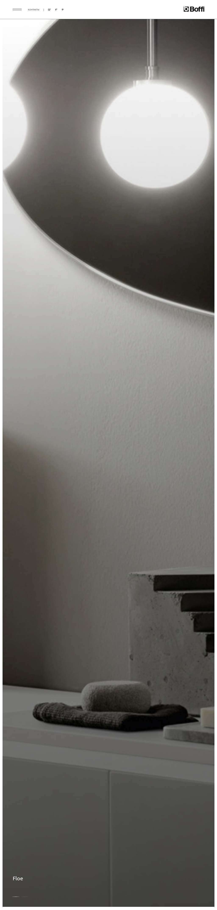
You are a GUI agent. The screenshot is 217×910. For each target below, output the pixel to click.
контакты (33, 9)
